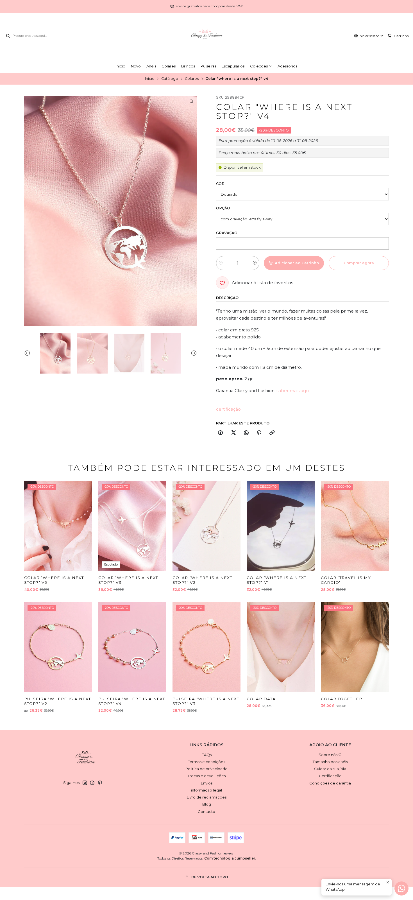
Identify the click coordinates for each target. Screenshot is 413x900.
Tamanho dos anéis (330, 761)
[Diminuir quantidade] (220, 263)
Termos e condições (206, 761)
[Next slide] (193, 353)
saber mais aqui (293, 390)
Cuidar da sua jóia (330, 768)
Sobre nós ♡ (330, 754)
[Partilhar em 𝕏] (233, 433)
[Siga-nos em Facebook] (92, 783)
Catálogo (169, 79)
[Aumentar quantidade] (254, 263)
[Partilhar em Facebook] (220, 433)
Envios (206, 783)
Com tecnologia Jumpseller (229, 858)
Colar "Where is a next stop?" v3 (128, 580)
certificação (228, 409)
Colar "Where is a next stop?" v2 (202, 580)
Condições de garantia (330, 783)
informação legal (206, 790)
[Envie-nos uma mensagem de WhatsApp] (401, 888)
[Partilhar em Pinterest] (259, 433)
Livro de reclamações (206, 797)
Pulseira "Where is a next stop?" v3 (206, 701)
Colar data (261, 699)
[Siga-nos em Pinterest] (100, 783)
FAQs (207, 754)
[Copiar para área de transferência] (271, 433)
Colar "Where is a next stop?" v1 (276, 580)
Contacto (206, 811)
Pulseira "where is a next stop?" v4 (131, 701)
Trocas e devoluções (207, 776)
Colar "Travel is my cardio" (346, 580)
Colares (192, 79)
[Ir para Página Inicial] (206, 36)
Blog (206, 804)
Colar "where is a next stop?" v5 (54, 580)
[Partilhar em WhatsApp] (246, 433)
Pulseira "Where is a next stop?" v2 (57, 701)
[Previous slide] (28, 353)
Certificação (330, 776)
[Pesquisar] (8, 36)
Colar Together (341, 699)
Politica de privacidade (206, 768)
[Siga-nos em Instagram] (84, 783)
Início (150, 79)
